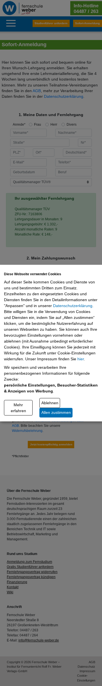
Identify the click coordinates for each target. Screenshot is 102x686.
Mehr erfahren (18, 407)
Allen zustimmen (56, 412)
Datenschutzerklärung (72, 305)
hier (80, 359)
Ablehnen (49, 403)
